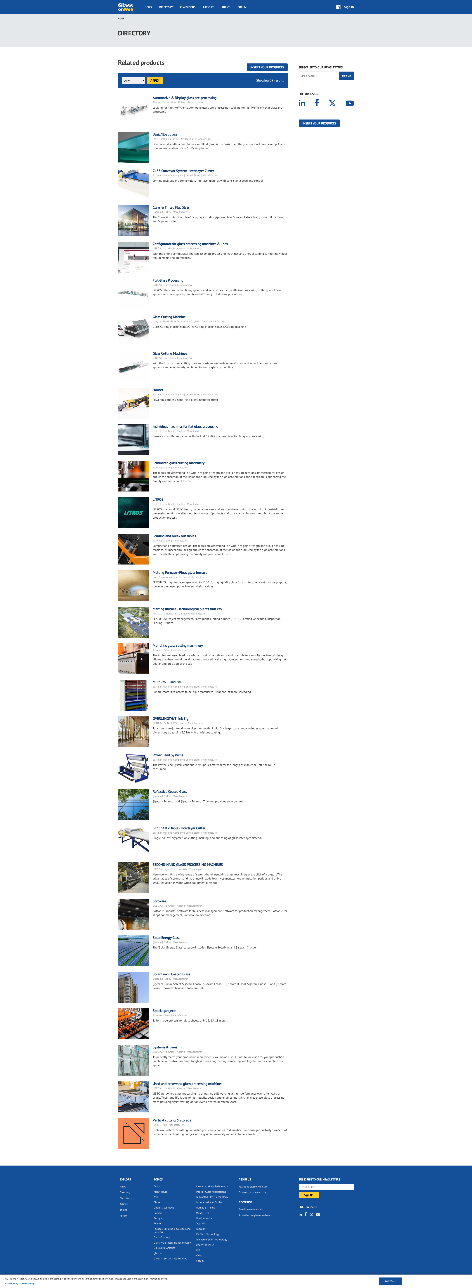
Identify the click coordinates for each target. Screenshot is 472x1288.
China (157, 1202)
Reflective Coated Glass (170, 791)
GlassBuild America (164, 1247)
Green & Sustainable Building (170, 1258)
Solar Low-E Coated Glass (171, 974)
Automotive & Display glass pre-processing (185, 98)
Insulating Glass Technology (212, 1186)
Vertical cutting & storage (172, 1120)
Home (121, 18)
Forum (242, 7)
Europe (158, 1218)
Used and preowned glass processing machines (187, 1083)
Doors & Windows (164, 1207)
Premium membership (251, 1209)
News (148, 7)
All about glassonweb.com (253, 1186)
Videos (200, 1255)
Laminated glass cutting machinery (179, 463)
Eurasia (158, 1213)
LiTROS (158, 499)
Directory (166, 7)
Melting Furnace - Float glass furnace (180, 572)
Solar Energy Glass (166, 937)
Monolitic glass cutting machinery (178, 645)
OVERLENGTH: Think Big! (171, 718)
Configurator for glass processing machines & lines (190, 244)
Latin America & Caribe (209, 1202)
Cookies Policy (11, 1283)
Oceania (200, 1223)
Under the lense (205, 1245)
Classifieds (187, 7)
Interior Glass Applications (211, 1191)
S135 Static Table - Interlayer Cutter (179, 828)
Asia (156, 1197)
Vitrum (200, 1260)
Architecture (160, 1191)
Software (159, 901)
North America (204, 1218)
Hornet (158, 390)
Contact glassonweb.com (252, 1192)
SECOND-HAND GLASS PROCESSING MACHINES (188, 864)
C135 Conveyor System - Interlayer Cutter (183, 171)
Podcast (200, 1228)
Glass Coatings (162, 1237)
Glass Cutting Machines (170, 353)
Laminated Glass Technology (212, 1197)
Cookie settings (28, 1283)
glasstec (158, 1253)
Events (157, 1223)
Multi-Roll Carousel (167, 682)
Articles (208, 7)
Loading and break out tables (174, 536)
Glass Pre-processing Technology (172, 1242)
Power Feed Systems (168, 755)
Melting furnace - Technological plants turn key (187, 609)
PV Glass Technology (207, 1234)
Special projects (164, 1010)
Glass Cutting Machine (169, 317)
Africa (157, 1186)
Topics (226, 7)
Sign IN (349, 7)
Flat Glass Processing (168, 280)
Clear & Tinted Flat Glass (171, 207)
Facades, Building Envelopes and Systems (172, 1230)
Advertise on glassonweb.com (255, 1215)
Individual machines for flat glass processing (185, 426)
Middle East (202, 1213)
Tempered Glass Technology (211, 1239)
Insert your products (267, 67)
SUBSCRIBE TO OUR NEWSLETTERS (321, 67)
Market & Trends (205, 1207)
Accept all (390, 1281)
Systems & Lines (165, 1047)
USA (198, 1250)
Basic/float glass (165, 134)
